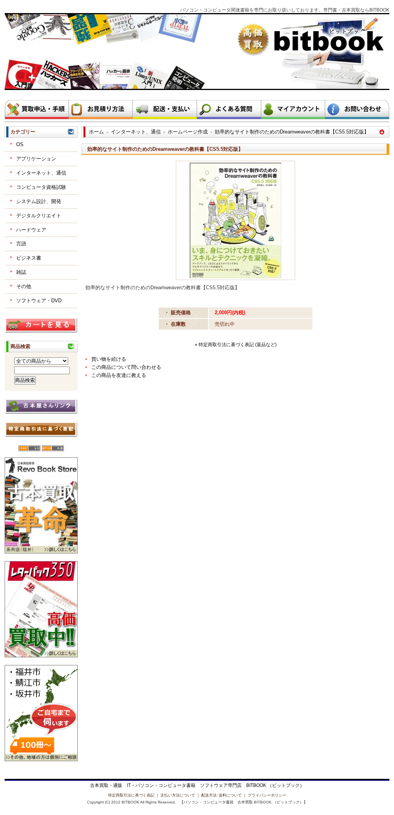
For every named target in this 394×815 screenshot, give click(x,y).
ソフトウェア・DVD (39, 300)
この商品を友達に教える (118, 375)
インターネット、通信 (41, 173)
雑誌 (21, 272)
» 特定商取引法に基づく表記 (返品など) (236, 344)
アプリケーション (36, 159)
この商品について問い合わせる (126, 367)
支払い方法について (177, 795)
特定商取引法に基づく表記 (131, 795)
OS (19, 144)
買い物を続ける (108, 359)
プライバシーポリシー (267, 795)
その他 (23, 286)
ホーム (96, 132)
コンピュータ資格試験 (41, 187)
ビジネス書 (28, 258)
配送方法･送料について (221, 795)
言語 (21, 244)
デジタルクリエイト (38, 215)
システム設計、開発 (38, 201)
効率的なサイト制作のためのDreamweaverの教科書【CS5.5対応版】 (292, 132)
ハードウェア (31, 230)
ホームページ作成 (188, 132)
